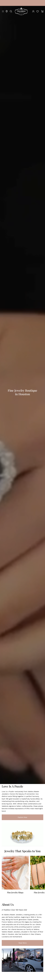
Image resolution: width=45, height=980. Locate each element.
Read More (14, 943)
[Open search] (11, 11)
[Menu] (2, 11)
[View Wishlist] (37, 11)
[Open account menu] (33, 11)
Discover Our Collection (12, 410)
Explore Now (14, 817)
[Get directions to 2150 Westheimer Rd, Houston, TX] (6, 11)
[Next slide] (40, 876)
